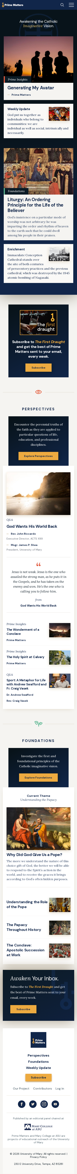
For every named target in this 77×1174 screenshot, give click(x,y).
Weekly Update (38, 1068)
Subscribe (38, 367)
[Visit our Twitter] (33, 1104)
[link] (38, 68)
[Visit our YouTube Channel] (55, 1104)
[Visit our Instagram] (44, 1104)
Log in (60, 1088)
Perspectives (38, 1055)
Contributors (42, 1088)
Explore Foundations (38, 777)
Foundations (38, 1061)
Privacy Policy (38, 1157)
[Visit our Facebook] (21, 1104)
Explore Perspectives (38, 456)
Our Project (21, 1088)
